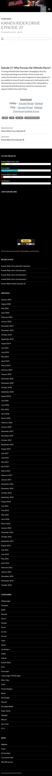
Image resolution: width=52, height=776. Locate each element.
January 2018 (6, 427)
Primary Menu (49, 9)
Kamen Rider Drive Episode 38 (12, 138)
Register (4, 744)
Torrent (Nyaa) (26, 103)
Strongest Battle (7, 706)
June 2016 (5, 510)
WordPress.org (7, 762)
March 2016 (5, 523)
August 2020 (6, 304)
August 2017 (6, 449)
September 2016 (7, 497)
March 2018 (5, 418)
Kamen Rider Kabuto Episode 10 (13, 284)
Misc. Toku (5, 680)
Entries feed (5, 753)
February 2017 (6, 475)
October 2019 (6, 335)
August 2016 (6, 502)
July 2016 (4, 506)
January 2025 (6, 300)
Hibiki (3, 654)
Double (4, 623)
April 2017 (5, 466)
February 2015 (6, 567)
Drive (3, 627)
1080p (5, 118)
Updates (4, 715)
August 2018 (6, 396)
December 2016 (7, 484)
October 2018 (6, 387)
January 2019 (6, 374)
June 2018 (5, 405)
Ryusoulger (5, 698)
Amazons (4, 605)
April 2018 (5, 414)
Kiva (3, 667)
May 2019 (5, 357)
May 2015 (5, 559)
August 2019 (6, 343)
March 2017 (5, 471)
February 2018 (6, 422)
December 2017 (7, 431)
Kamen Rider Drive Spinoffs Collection (15, 266)
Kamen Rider (6, 19)
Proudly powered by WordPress (11, 773)
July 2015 (4, 550)
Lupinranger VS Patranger (11, 676)
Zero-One (5, 724)
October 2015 (6, 537)
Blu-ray (19, 118)
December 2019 (7, 326)
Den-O (3, 619)
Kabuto (4, 658)
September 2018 (7, 392)
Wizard (4, 720)
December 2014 (7, 576)
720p (11, 118)
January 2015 (6, 572)
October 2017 (6, 440)
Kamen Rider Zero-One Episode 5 (13, 279)
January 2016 (6, 528)
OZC (20, 32)
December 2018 (7, 379)
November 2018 (7, 383)
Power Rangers (7, 689)
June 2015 (5, 554)
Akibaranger (6, 601)
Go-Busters (5, 649)
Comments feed (7, 757)
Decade (4, 614)
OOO (3, 684)
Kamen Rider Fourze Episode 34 (13, 129)
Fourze (3, 636)
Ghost (3, 645)
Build (3, 610)
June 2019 (5, 352)
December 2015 (7, 532)
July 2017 (4, 453)
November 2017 (7, 436)
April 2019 (5, 361)
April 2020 (5, 313)
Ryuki (3, 693)
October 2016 (6, 493)
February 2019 (6, 370)
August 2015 (6, 545)
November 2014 (7, 581)
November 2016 (7, 488)
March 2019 (5, 365)
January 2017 (6, 480)
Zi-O (3, 728)
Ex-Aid (3, 632)
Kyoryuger (5, 671)
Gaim (3, 640)
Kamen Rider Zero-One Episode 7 (13, 270)
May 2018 (5, 409)
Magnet (39, 103)
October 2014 (6, 585)
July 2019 (4, 348)
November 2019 (7, 330)
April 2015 (5, 563)
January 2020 (6, 321)
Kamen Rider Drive (32, 118)
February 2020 (6, 317)
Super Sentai (6, 711)
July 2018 (4, 401)
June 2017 (5, 458)
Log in (3, 749)
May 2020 (5, 308)
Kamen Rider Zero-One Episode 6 (13, 275)
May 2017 (5, 462)
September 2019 (7, 339)
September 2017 (7, 444)
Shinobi (4, 702)
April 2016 (5, 519)
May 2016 (5, 515)
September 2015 (7, 541)
